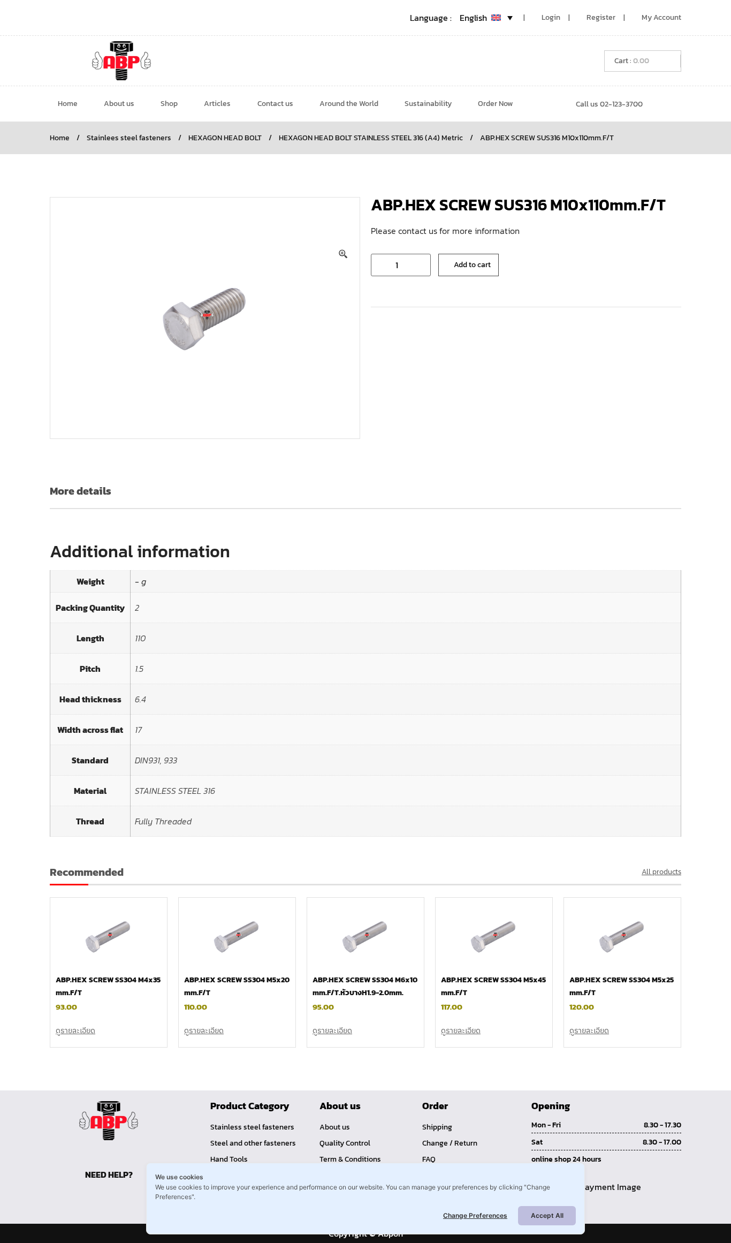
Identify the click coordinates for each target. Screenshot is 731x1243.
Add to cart (472, 264)
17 (138, 729)
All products (661, 871)
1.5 (139, 668)
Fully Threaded (163, 821)
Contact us (275, 103)
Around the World (348, 103)
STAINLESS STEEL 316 (175, 790)
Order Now (495, 103)
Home (68, 103)
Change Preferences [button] (475, 1215)
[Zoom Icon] (343, 254)
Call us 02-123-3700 (609, 104)
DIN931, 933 (156, 760)
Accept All (547, 1215)
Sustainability (428, 103)
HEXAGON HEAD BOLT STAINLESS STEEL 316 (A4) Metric (371, 137)
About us (119, 103)
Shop (169, 103)
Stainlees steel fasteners (129, 137)
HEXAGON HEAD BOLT (225, 137)
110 (140, 638)
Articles (217, 103)
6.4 (140, 699)
